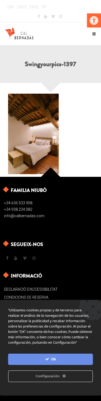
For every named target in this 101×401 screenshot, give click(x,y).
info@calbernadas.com (24, 216)
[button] (94, 20)
